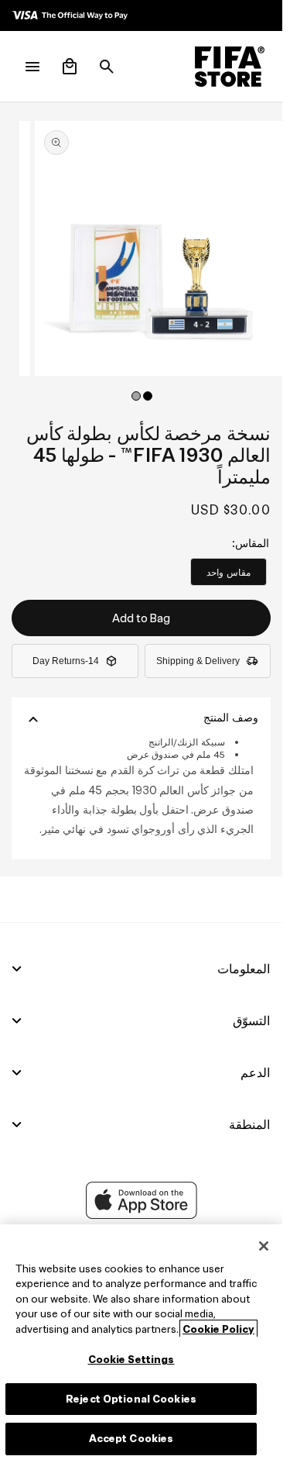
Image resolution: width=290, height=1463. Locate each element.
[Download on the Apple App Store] (141, 1215)
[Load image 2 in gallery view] (136, 396)
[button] (107, 67)
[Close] (264, 1246)
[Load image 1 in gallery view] (147, 396)
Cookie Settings (131, 1359)
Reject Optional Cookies (131, 1399)
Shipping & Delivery (198, 661)
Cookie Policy (218, 1329)
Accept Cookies (131, 1438)
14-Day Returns (65, 661)
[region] (141, 1343)
